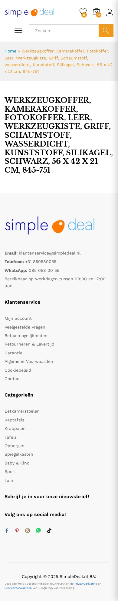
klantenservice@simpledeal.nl (49, 253)
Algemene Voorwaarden (29, 361)
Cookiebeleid (18, 370)
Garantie (13, 352)
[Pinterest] (17, 531)
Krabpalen (15, 428)
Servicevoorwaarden (18, 587)
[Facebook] (7, 531)
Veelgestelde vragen (25, 327)
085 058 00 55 (44, 270)
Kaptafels (14, 419)
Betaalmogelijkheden (26, 335)
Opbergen (15, 445)
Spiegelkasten (19, 454)
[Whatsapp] (38, 530)
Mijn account (18, 318)
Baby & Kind (17, 463)
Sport (10, 471)
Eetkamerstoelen (22, 411)
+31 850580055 (40, 261)
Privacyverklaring (85, 583)
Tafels (11, 437)
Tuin (9, 480)
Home (10, 51)
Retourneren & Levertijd (29, 344)
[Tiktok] (49, 531)
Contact (13, 378)
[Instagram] (27, 531)
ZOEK (106, 30)
